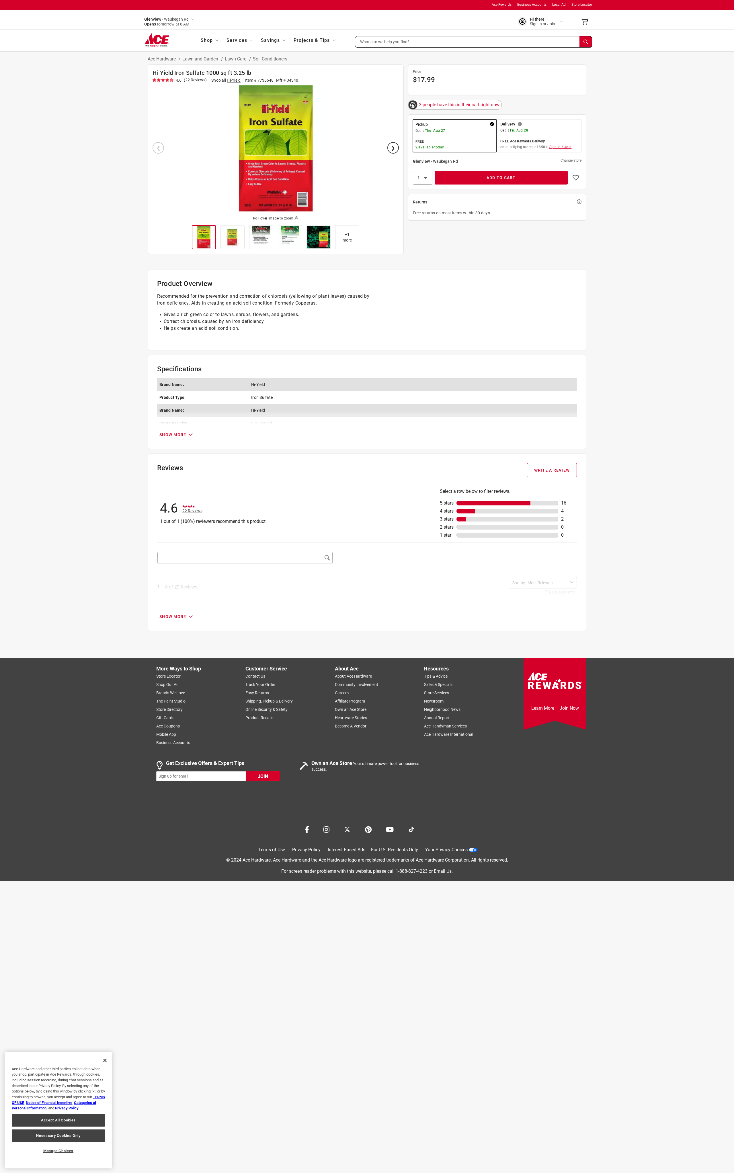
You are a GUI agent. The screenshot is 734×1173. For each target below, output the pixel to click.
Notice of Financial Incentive (49, 1103)
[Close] (105, 1060)
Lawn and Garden (200, 59)
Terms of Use (271, 849)
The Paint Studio (171, 701)
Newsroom (434, 701)
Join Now (569, 708)
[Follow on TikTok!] (411, 829)
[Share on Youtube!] (390, 829)
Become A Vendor (350, 726)
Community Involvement (356, 684)
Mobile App (166, 734)
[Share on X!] (347, 829)
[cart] (586, 21)
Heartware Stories (351, 717)
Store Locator (581, 5)
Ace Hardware (162, 59)
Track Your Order (260, 684)
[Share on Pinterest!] (368, 829)
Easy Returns (257, 693)
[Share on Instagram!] (326, 829)
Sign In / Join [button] (560, 147)
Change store (571, 160)
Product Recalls (259, 717)
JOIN (263, 776)
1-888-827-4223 (411, 871)
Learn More (542, 708)
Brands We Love (170, 693)
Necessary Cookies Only (58, 1135)
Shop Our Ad (167, 684)
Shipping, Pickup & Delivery (269, 701)
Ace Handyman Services (445, 726)
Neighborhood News (442, 709)
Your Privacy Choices (446, 849)
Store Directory (169, 709)
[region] (58, 1110)
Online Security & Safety (266, 709)
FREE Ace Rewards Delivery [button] (522, 141)
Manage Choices (58, 1151)
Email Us (443, 871)
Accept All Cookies (58, 1120)
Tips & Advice (436, 676)
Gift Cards (165, 717)
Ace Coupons (168, 726)
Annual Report (437, 717)
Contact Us (255, 676)
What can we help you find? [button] (385, 41)
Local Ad (559, 5)
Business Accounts (531, 5)
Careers (342, 693)
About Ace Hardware (353, 676)
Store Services (436, 693)
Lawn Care (236, 59)
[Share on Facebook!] (307, 829)
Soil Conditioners (270, 59)
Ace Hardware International (448, 734)
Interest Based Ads (346, 849)
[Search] (585, 42)
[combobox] (547, 582)
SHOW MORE (172, 434)
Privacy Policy (306, 849)
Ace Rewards (502, 5)
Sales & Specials (438, 684)
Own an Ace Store (350, 709)
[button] (473, 42)
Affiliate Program (350, 701)
